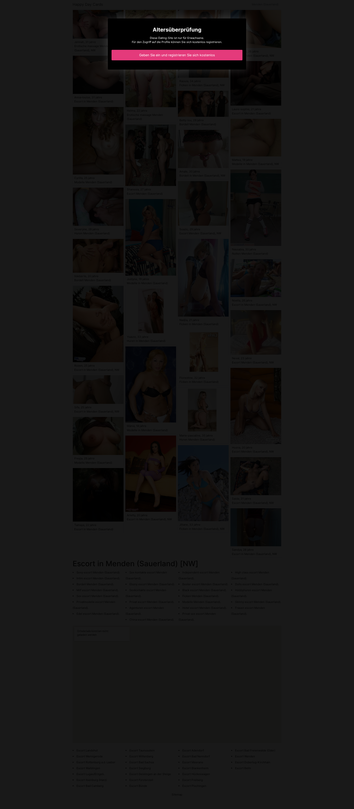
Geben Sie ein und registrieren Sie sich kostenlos (177, 55)
